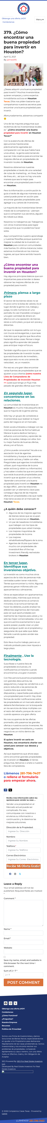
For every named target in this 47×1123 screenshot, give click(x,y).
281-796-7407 (30, 773)
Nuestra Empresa (9, 1022)
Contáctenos (8, 22)
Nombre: (10, 837)
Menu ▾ (39, 19)
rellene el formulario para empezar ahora (21, 778)
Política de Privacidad (11, 1029)
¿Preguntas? (7, 1019)
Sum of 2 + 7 (10, 971)
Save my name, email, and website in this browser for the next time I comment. (22, 963)
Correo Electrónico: (16, 855)
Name (7, 929)
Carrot (4, 1114)
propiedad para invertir (16, 133)
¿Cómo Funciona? (10, 1015)
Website (8, 948)
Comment (10, 898)
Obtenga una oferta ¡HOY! (14, 18)
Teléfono (11, 846)
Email (7, 938)
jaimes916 (12, 60)
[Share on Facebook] (5, 790)
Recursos (6, 1026)
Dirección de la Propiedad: (19, 827)
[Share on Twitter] (10, 790)
